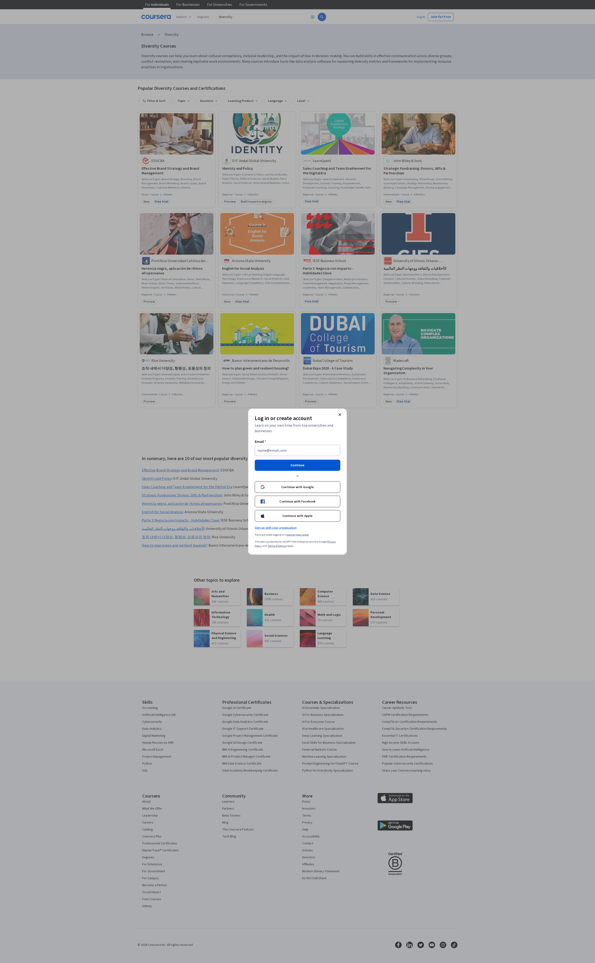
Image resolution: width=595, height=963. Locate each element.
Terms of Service (277, 546)
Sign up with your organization (276, 527)
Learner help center (297, 535)
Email (260, 441)
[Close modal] (340, 414)
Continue (297, 465)
